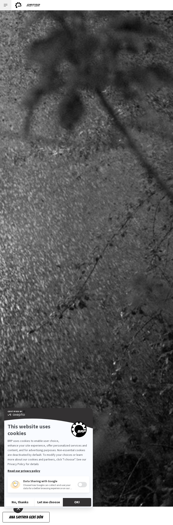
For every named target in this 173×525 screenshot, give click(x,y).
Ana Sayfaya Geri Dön (26, 516)
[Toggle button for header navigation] (5, 5)
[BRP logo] (18, 5)
